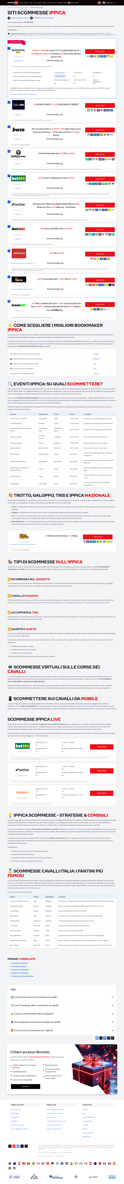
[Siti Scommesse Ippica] (81, 1163)
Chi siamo (85, 1109)
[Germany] (52, 1163)
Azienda (84, 1129)
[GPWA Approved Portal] (112, 1176)
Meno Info (17, 61)
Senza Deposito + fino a (57, 279)
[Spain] (114, 1163)
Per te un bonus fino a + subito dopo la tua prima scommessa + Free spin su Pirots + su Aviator (56, 132)
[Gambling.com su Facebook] (18, 1152)
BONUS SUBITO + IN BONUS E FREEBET (56, 104)
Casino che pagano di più (54, 1129)
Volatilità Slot (14, 1117)
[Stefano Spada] (9, 18)
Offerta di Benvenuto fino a (56, 178)
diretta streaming (13, 403)
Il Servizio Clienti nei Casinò (55, 1113)
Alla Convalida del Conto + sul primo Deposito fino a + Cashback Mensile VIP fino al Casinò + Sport (56, 306)
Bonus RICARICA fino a (56, 228)
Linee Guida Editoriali (88, 1117)
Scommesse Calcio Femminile (22, 976)
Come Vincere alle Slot (17, 1125)
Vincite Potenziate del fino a (56, 153)
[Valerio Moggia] (32, 18)
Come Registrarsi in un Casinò (55, 1109)
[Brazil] (33, 1163)
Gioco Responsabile (88, 1133)
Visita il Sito (101, 747)
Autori (84, 1113)
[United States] (14, 1168)
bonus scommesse (40, 341)
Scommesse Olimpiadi (19, 973)
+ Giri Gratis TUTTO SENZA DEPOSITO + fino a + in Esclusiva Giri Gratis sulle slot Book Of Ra (56, 53)
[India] (71, 1163)
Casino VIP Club (51, 1117)
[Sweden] (9, 1168)
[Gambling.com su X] (9, 1152)
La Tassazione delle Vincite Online (56, 1121)
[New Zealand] (95, 1163)
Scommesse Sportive (23, 7)
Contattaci (85, 1125)
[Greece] (57, 1163)
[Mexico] (85, 1163)
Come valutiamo (87, 1121)
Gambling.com (12, 7)
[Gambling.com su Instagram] (22, 1152)
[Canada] (38, 1163)
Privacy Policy (59, 1156)
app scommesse (86, 706)
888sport (96, 359)
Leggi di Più (12, 30)
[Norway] (100, 1163)
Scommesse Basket (18, 966)
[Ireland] (76, 1163)
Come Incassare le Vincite (54, 1125)
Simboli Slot (14, 1121)
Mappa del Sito (86, 1137)
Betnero (96, 374)
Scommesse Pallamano (20, 970)
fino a (56, 253)
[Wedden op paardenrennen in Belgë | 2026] (24, 1163)
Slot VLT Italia (15, 1113)
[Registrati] (99, 2)
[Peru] (104, 1163)
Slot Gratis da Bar (16, 1109)
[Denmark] (47, 1163)
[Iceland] (62, 1163)
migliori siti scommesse (75, 829)
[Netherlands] (90, 1163)
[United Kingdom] (9, 1163)
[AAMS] (14, 1176)
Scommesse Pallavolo (19, 963)
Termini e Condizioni (45, 1156)
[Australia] (14, 1163)
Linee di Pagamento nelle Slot (19, 1129)
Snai (94, 364)
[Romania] (109, 1163)
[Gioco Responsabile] (56, 1177)
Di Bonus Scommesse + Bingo (61, 535)
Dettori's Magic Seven (32, 888)
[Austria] (19, 1163)
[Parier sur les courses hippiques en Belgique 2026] (28, 1163)
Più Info (17, 115)
